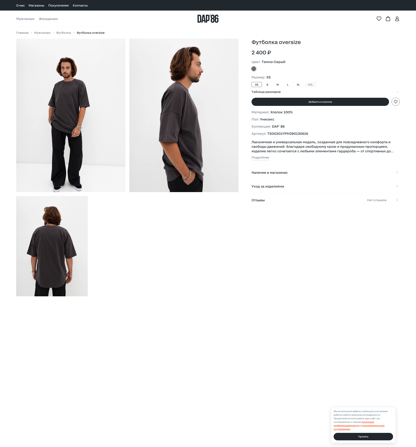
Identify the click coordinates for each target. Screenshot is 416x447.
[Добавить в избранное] (396, 102)
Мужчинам (25, 19)
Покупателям (58, 5)
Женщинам (48, 19)
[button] (70, 115)
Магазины (36, 5)
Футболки (63, 32)
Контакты (80, 5)
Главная (22, 32)
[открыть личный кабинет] (397, 18)
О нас (20, 5)
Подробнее (260, 157)
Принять (363, 436)
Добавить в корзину (320, 101)
